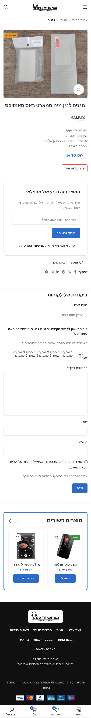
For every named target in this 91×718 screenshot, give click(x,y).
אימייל (83, 441)
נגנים (51, 20)
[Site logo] (45, 6)
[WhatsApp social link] (52, 272)
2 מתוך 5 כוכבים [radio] (37, 352)
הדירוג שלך (83, 356)
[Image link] (45, 616)
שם (85, 422)
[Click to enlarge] (79, 89)
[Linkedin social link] (58, 272)
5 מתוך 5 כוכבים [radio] (26, 355)
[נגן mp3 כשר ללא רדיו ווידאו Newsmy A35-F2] (26, 546)
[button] (83, 64)
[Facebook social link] (75, 272)
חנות (63, 20)
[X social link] (70, 272)
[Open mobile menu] (85, 7)
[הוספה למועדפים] (56, 538)
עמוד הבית (80, 20)
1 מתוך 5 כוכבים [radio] (61, 352)
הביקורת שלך (77, 367)
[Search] (5, 7)
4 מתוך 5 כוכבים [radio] (50, 355)
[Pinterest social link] (64, 272)
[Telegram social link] (46, 272)
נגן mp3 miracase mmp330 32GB (65, 566)
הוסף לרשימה (65, 233)
